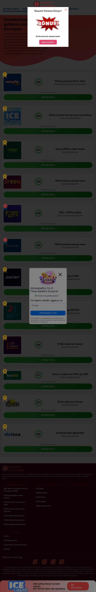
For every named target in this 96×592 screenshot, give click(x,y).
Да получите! (48, 42)
